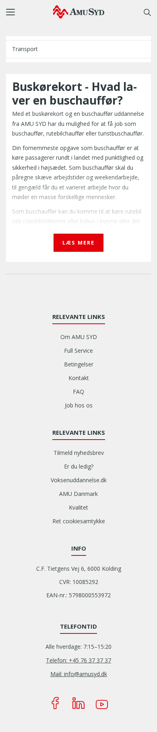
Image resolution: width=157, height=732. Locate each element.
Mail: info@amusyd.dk (78, 674)
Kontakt (78, 378)
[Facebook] (55, 703)
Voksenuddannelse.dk (79, 480)
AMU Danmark (78, 494)
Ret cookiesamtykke (78, 521)
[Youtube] (102, 703)
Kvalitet (78, 507)
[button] (29, 12)
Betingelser (78, 364)
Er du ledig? (78, 466)
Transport (25, 49)
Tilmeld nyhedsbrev (79, 452)
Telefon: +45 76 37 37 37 (78, 660)
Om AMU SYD (78, 337)
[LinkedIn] (78, 703)
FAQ (78, 391)
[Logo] (78, 12)
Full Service (78, 350)
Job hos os (79, 405)
